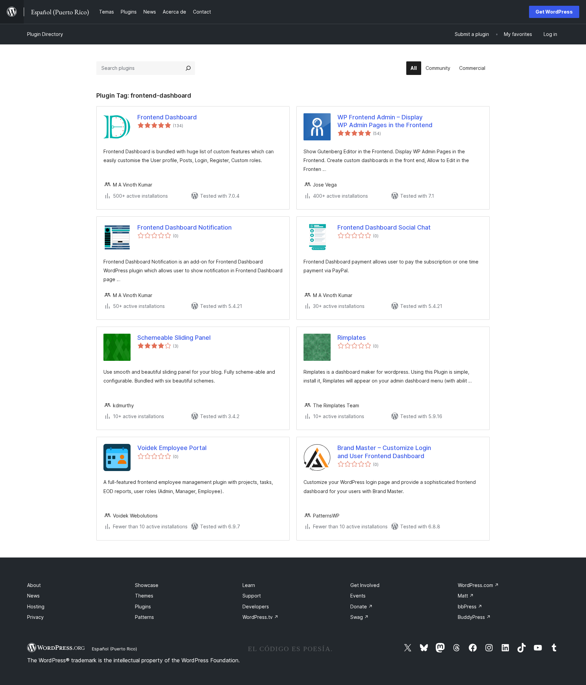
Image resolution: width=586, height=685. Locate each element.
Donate (361, 606)
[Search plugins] (188, 68)
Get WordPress (554, 12)
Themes (144, 596)
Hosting (35, 606)
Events (358, 596)
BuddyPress (474, 617)
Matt (466, 596)
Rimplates (351, 337)
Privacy (35, 617)
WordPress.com (478, 585)
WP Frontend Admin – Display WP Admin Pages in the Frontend (384, 121)
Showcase (146, 585)
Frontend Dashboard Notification (184, 227)
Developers (255, 606)
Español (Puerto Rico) (114, 648)
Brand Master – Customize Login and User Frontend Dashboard (384, 451)
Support (251, 596)
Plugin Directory (45, 34)
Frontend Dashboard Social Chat (384, 227)
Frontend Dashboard (167, 117)
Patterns (144, 617)
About (34, 585)
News (33, 596)
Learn (248, 585)
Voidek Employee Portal (172, 447)
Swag (359, 617)
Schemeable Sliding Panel (174, 337)
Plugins (143, 606)
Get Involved (364, 585)
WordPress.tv (260, 617)
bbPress (470, 606)
